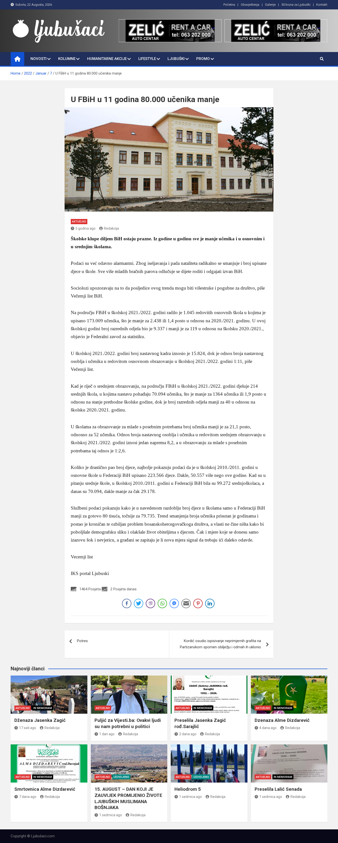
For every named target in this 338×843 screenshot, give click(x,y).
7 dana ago (27, 797)
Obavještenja (250, 4)
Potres (82, 641)
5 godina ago (85, 228)
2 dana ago (187, 734)
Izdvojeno (121, 777)
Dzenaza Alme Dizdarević (282, 720)
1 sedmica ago (110, 815)
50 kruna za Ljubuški (296, 4)
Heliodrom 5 (187, 789)
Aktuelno (79, 221)
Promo (203, 58)
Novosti (38, 58)
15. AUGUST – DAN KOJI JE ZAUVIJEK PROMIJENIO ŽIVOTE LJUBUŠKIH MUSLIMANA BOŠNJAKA (128, 798)
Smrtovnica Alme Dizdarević (44, 789)
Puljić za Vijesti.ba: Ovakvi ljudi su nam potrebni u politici (128, 723)
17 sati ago (27, 728)
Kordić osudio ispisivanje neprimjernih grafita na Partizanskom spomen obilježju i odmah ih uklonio (220, 644)
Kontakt (321, 4)
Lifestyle (147, 58)
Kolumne (66, 58)
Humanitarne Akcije (107, 58)
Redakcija (111, 228)
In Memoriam (42, 708)
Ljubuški (176, 58)
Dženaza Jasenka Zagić (40, 720)
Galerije (270, 4)
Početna (229, 4)
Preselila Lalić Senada (278, 789)
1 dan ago (107, 734)
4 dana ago (268, 728)
